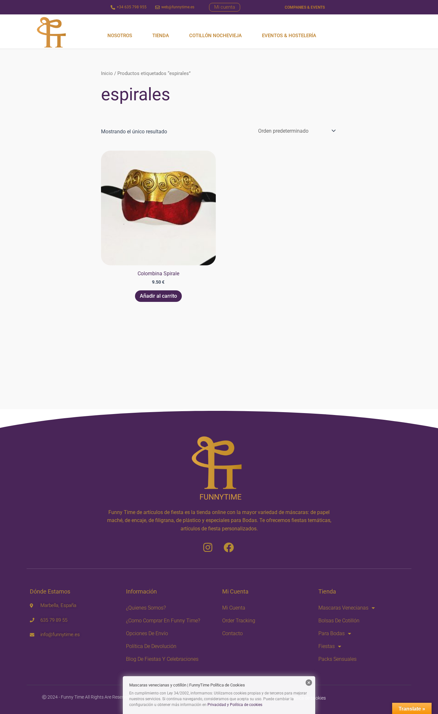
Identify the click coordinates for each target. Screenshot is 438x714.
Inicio (107, 73)
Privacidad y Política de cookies (234, 704)
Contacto (232, 633)
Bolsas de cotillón (338, 621)
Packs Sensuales (337, 659)
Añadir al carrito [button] (158, 296)
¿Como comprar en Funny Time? (163, 621)
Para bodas (331, 633)
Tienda (160, 35)
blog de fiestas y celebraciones (162, 659)
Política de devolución (151, 646)
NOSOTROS (119, 35)
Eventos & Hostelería (289, 35)
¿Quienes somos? (146, 608)
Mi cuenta (233, 608)
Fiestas (326, 646)
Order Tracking (238, 621)
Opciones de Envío (147, 633)
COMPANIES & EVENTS (305, 7)
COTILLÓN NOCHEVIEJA (215, 35)
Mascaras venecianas (343, 608)
